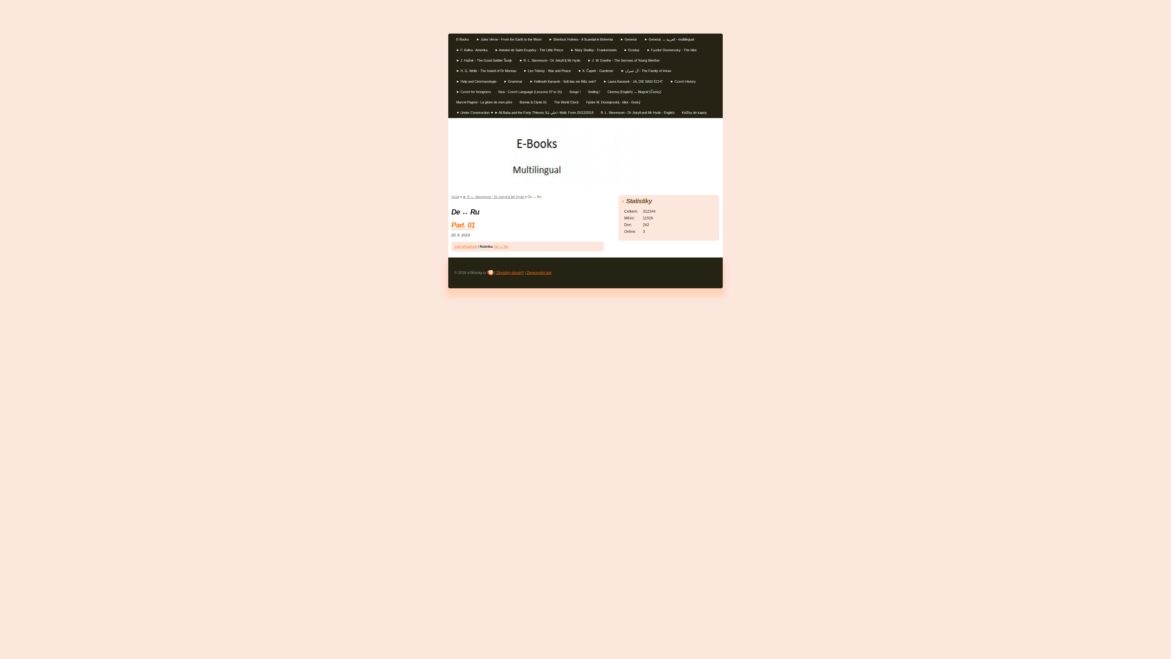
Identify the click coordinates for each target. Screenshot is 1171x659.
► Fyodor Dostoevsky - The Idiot (672, 50)
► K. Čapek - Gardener (596, 71)
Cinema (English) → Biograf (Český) (634, 92)
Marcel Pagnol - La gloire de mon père (484, 102)
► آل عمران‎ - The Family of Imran (646, 71)
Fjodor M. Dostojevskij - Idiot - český (613, 102)
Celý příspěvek (465, 246)
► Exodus (631, 50)
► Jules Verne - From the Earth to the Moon (509, 39)
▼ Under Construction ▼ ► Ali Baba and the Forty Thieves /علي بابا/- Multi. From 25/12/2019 (524, 112)
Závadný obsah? (510, 273)
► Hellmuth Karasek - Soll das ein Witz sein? (563, 81)
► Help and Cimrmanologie (476, 81)
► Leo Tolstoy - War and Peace (547, 71)
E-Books (462, 39)
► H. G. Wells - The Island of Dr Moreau (486, 71)
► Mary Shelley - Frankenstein (594, 50)
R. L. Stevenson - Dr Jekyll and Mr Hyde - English (638, 112)
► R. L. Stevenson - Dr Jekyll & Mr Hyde (549, 60)
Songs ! (575, 92)
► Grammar (513, 81)
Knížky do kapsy (694, 112)
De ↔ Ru (501, 246)
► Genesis (628, 39)
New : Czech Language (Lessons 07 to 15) (530, 92)
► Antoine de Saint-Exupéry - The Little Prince (529, 50)
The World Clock (566, 102)
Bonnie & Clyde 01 (533, 102)
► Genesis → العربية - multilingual (669, 39)
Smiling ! (594, 92)
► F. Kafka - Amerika (472, 50)
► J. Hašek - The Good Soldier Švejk (484, 60)
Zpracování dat (539, 273)
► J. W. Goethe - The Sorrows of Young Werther (624, 60)
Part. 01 (462, 225)
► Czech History (683, 81)
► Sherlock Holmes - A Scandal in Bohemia (581, 39)
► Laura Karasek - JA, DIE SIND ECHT (633, 81)
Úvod (455, 197)
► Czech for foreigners (473, 92)
